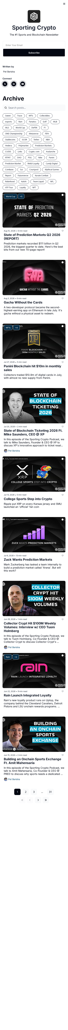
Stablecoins (10, 139)
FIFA (47, 133)
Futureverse (23, 175)
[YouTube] (22, 84)
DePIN (34, 127)
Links (20, 151)
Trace (19, 115)
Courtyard (33, 169)
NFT (34, 187)
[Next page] (38, 800)
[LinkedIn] (13, 84)
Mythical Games (52, 169)
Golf (44, 121)
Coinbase (9, 169)
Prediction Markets (43, 145)
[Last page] (46, 800)
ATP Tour (9, 187)
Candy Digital (52, 163)
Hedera (8, 145)
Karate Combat (41, 175)
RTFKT (8, 157)
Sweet (8, 115)
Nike (40, 157)
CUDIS (8, 151)
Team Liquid (38, 181)
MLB (55, 121)
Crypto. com (34, 151)
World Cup (20, 127)
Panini (51, 157)
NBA (48, 139)
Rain (20, 121)
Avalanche (50, 151)
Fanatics (32, 121)
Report (8, 175)
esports (8, 121)
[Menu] (64, 4)
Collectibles (45, 115)
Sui (21, 169)
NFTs (31, 115)
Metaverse (33, 133)
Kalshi (23, 181)
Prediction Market (13, 163)
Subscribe (34, 52)
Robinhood (10, 181)
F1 (45, 127)
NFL (52, 181)
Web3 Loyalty (33, 163)
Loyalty (23, 187)
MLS (7, 127)
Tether (36, 139)
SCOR (24, 139)
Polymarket (23, 145)
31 (50, 792)
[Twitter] (5, 84)
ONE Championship (13, 133)
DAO (19, 157)
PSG (30, 157)
